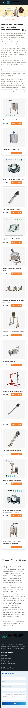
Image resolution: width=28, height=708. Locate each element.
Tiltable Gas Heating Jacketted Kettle (12, 269)
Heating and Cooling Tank (11, 150)
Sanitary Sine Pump (9, 362)
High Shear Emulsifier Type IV (12, 451)
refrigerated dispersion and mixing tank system (13, 301)
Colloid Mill (4, 655)
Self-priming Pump (7, 661)
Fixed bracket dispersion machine (13, 332)
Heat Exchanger (6, 658)
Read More (5, 123)
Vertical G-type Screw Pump (11, 421)
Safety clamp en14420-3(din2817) (13, 179)
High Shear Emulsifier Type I (11, 209)
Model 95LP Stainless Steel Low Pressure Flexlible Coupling (12, 511)
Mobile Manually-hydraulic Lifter (13, 391)
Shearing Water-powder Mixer (12, 480)
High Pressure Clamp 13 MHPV (12, 239)
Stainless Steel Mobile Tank (11, 120)
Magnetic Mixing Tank (8, 664)
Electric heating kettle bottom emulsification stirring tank (12, 543)
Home (6, 19)
